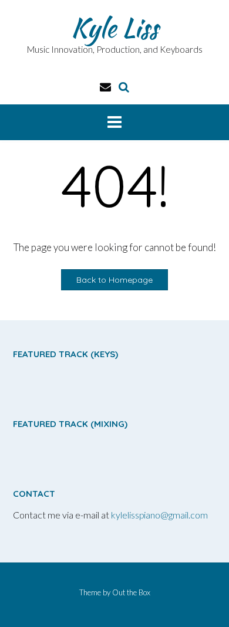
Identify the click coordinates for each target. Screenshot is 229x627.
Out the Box (131, 592)
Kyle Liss (114, 27)
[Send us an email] (105, 86)
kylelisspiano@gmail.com (159, 514)
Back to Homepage (114, 279)
